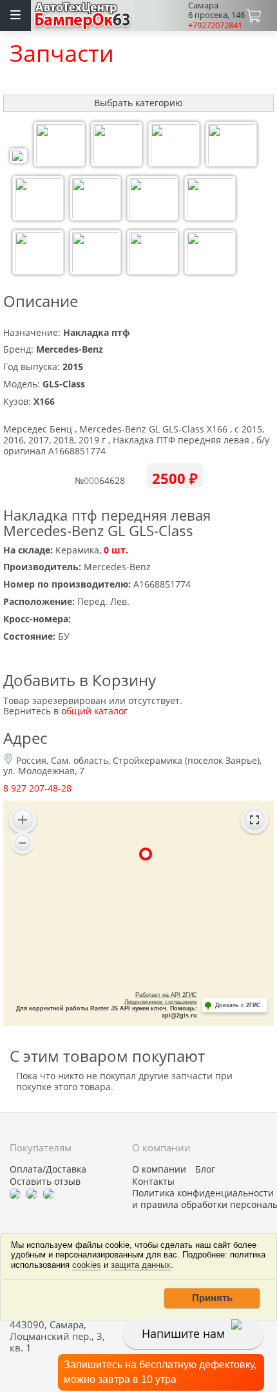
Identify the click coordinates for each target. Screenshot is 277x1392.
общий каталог (94, 711)
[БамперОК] (83, 13)
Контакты (153, 1181)
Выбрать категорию (138, 103)
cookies (86, 1265)
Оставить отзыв (45, 1181)
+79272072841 (215, 25)
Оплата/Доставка (48, 1169)
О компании (159, 1169)
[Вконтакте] (31, 1193)
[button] (212, 1298)
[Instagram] (48, 1193)
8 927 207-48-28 (37, 788)
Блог (205, 1169)
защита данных (141, 1265)
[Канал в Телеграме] (15, 1193)
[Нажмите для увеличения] (19, 157)
